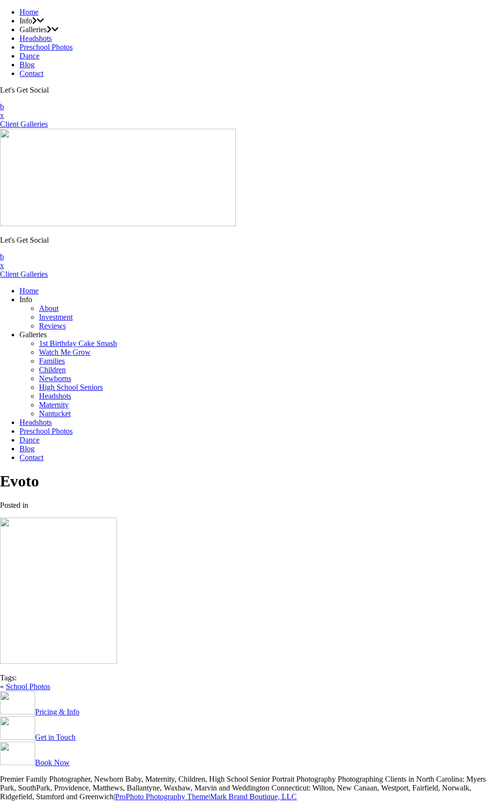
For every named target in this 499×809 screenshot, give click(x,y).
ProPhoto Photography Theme (162, 796)
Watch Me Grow (65, 352)
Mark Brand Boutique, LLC (253, 796)
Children (52, 370)
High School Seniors (71, 387)
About (48, 308)
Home (28, 12)
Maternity (54, 405)
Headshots (35, 38)
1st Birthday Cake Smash (78, 343)
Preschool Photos (46, 47)
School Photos (28, 686)
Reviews (52, 326)
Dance (29, 56)
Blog (27, 64)
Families (52, 361)
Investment (56, 317)
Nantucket (55, 413)
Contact (31, 73)
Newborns (55, 378)
